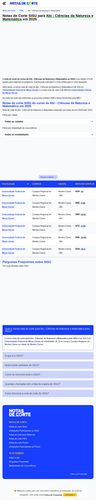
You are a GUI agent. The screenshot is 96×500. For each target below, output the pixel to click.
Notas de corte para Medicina (22, 435)
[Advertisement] (48, 50)
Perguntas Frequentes (19, 462)
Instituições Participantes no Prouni (24, 447)
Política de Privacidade (78, 474)
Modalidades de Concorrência (22, 466)
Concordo (69, 495)
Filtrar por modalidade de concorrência (19, 128)
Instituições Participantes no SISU (24, 431)
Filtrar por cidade (10, 115)
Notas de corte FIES (18, 439)
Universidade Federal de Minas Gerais (20, 90)
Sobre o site (14, 458)
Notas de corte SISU (18, 427)
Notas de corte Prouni (18, 443)
